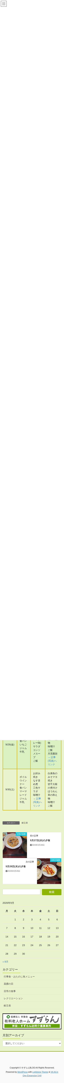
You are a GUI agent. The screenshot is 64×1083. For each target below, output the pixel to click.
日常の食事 (10, 991)
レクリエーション (13, 998)
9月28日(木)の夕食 (16, 866)
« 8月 (5, 961)
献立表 (25, 823)
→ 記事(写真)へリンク (52, 761)
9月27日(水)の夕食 (40, 840)
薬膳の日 (8, 983)
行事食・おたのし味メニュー (19, 976)
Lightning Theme (40, 1072)
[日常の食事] (15, 845)
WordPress (22, 1072)
